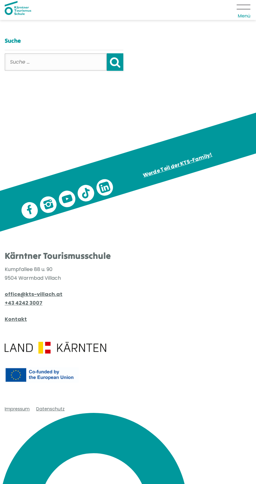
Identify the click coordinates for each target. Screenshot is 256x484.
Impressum (17, 409)
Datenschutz (50, 409)
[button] (244, 10)
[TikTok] (86, 193)
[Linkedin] (104, 187)
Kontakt (16, 319)
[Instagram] (48, 204)
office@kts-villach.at (33, 294)
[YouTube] (67, 199)
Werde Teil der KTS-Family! (177, 165)
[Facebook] (29, 210)
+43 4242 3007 (23, 303)
